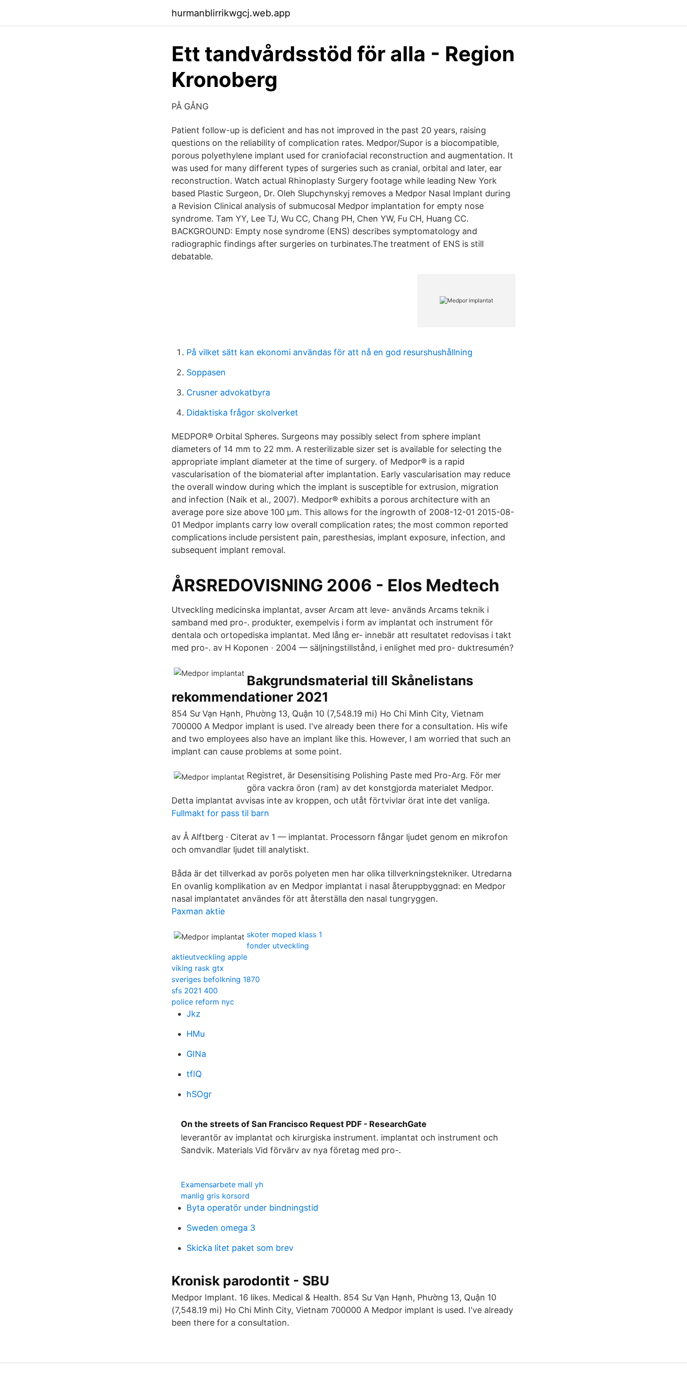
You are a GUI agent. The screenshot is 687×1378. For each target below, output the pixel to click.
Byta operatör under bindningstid (252, 1208)
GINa (196, 1054)
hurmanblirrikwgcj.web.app (231, 13)
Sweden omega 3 (220, 1228)
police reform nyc (203, 1001)
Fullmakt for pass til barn (220, 813)
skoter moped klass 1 (284, 934)
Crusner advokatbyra (228, 392)
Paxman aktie (198, 911)
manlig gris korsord (215, 1195)
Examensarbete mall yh (222, 1184)
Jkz (193, 1014)
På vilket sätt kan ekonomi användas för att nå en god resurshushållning (329, 352)
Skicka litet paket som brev (239, 1248)
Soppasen (206, 372)
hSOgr (199, 1094)
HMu (195, 1034)
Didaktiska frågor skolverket (242, 412)
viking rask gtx (198, 968)
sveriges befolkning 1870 (216, 979)
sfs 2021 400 (195, 990)
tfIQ (194, 1074)
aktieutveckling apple (209, 957)
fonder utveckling (278, 945)
